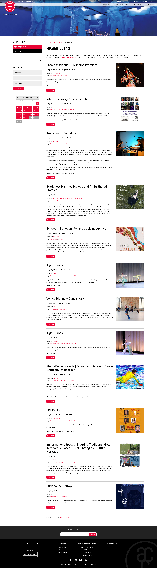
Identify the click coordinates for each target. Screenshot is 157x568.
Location (17, 72)
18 (24, 114)
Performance (54, 75)
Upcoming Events (20, 47)
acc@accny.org (31, 554)
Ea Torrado (63, 75)
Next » (66, 517)
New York (56, 107)
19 (27, 114)
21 (34, 114)
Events (148, 5)
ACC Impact (138, 5)
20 (31, 114)
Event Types (18, 83)
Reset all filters (18, 89)
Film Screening (55, 497)
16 (17, 114)
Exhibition (53, 239)
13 (31, 110)
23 (17, 118)
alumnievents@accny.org (69, 57)
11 (24, 110)
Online (55, 460)
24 (21, 118)
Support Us (145, 1)
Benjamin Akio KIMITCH (68, 276)
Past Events (18, 51)
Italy (54, 307)
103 (61, 517)
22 (37, 114)
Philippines (56, 73)
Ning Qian (65, 497)
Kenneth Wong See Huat (67, 462)
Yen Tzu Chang (65, 144)
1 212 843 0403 (29, 553)
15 (37, 110)
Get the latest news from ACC (78, 530)
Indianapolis (57, 418)
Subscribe (92, 534)
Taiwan (55, 141)
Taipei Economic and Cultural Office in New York (69, 198)
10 (21, 110)
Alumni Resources (122, 1)
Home (48, 42)
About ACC (107, 5)
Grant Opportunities (122, 5)
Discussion (53, 110)
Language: (21, 1)
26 (27, 118)
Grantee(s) (18, 78)
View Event (50, 90)
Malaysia (56, 237)
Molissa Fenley (65, 309)
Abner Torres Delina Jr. (66, 110)
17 (21, 114)
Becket (55, 341)
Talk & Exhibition (55, 201)
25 (24, 118)
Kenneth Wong (63, 239)
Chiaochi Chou (68, 201)
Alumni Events (57, 42)
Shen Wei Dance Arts (67, 380)
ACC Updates (135, 1)
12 (27, 110)
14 (34, 110)
